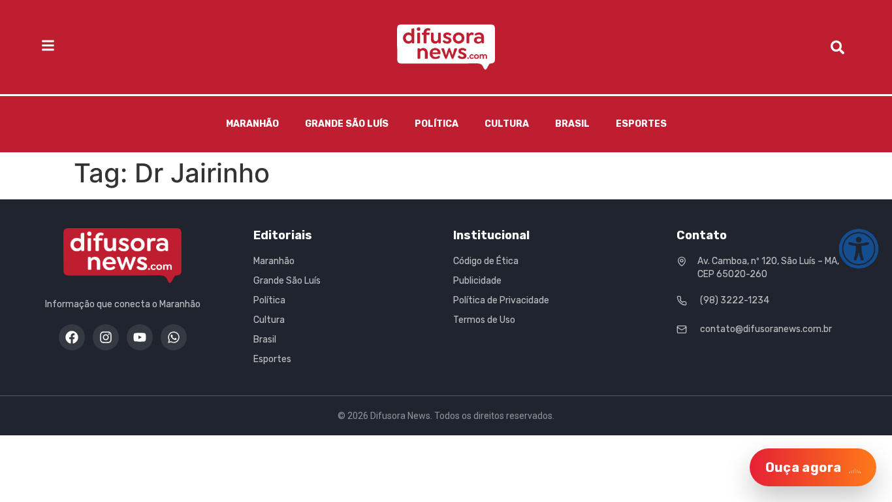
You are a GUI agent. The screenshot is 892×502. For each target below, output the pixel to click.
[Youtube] (140, 337)
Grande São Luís (347, 123)
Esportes (641, 123)
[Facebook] (72, 337)
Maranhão (252, 123)
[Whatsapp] (174, 337)
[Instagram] (106, 337)
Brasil (572, 123)
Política (436, 123)
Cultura (507, 123)
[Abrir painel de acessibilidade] (858, 249)
